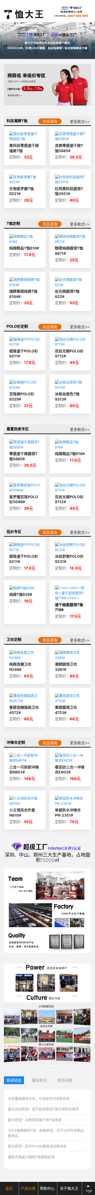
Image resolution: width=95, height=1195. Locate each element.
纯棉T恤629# (20, 594)
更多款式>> (79, 121)
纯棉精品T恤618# (24, 248)
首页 (9, 1188)
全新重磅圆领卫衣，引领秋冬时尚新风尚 (39, 1098)
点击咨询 (49, 121)
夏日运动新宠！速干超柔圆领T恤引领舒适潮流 (43, 1109)
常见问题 (64, 1080)
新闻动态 (14, 1080)
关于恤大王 (69, 1188)
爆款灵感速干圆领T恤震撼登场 (31, 1157)
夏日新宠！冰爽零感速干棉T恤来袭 (34, 1120)
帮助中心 (47, 1188)
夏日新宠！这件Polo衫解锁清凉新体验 (37, 1146)
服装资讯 (39, 1080)
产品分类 (28, 1188)
